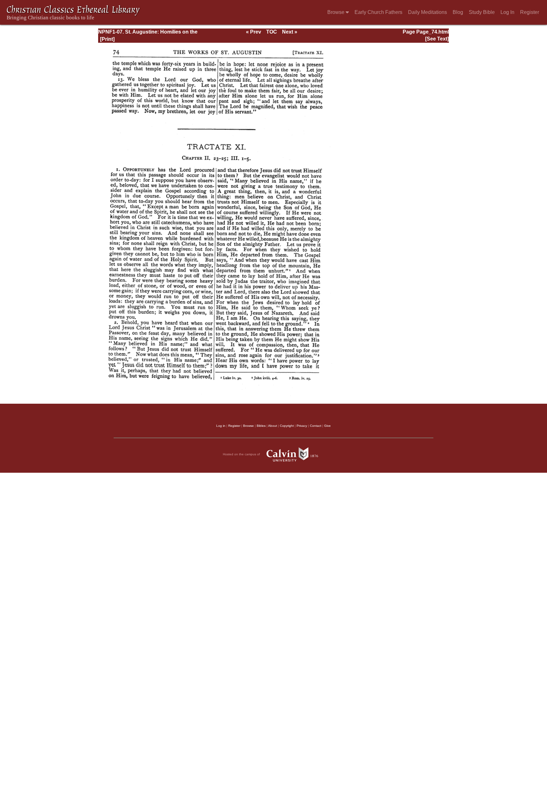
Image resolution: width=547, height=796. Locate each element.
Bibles (261, 425)
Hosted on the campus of (242, 454)
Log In (507, 12)
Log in (220, 425)
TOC (271, 32)
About (272, 425)
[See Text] (437, 38)
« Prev (253, 32)
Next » (289, 32)
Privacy (302, 425)
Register (529, 12)
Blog (458, 12)
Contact (315, 425)
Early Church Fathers (378, 12)
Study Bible (482, 12)
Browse (336, 12)
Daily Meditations (427, 12)
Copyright (287, 425)
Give (327, 425)
